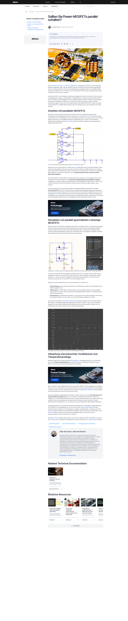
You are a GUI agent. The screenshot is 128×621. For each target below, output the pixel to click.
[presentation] (101, 494)
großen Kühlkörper (88, 389)
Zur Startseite (76, 525)
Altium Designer (85, 407)
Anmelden (113, 2)
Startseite (27, 6)
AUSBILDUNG (54, 6)
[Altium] (15, 2)
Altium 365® (51, 412)
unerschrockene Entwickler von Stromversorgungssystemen (64, 85)
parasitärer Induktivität (69, 301)
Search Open (80, 2)
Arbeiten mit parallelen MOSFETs (34, 22)
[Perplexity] (64, 44)
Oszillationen (75, 360)
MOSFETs (85, 116)
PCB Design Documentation (55, 426)
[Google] (70, 44)
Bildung (72, 2)
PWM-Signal (59, 193)
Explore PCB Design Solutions (69, 423)
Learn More (55, 213)
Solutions (47, 2)
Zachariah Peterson (56, 27)
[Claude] (67, 44)
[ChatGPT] (62, 44)
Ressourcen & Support (60, 2)
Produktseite (53, 419)
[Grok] (72, 44)
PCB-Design (36, 6)
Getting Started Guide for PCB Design (86, 423)
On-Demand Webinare (92, 419)
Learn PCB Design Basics (54, 423)
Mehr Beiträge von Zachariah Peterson (68, 455)
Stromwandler (69, 121)
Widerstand (74, 167)
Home (26, 11)
